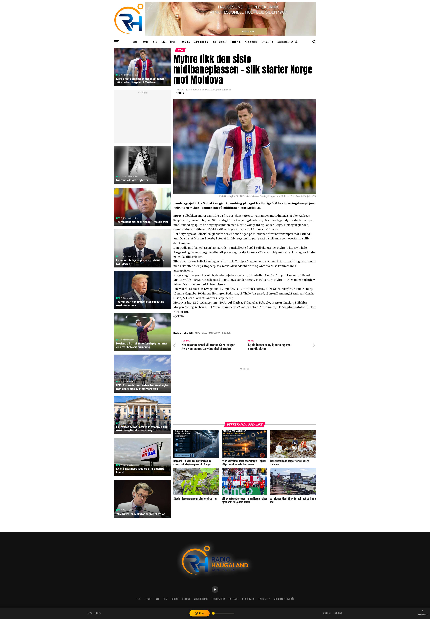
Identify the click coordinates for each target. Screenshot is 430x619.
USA (163, 41)
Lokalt (144, 41)
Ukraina (185, 41)
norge (226, 333)
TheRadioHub (422, 614)
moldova (215, 333)
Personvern (251, 41)
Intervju (235, 41)
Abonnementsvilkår (287, 41)
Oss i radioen (219, 41)
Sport (173, 41)
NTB (155, 41)
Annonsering (201, 41)
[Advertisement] (142, 117)
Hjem (134, 41)
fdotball (201, 333)
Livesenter (267, 41)
